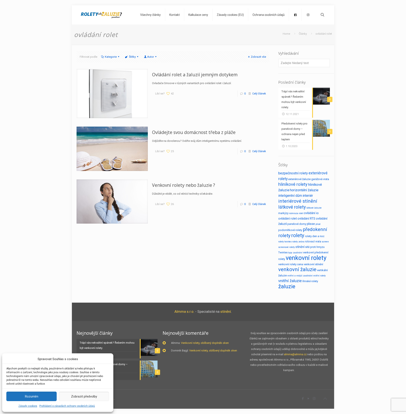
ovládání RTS (306, 218)
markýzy (283, 213)
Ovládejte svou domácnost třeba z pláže (194, 132)
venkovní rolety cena (290, 264)
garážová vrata (320, 179)
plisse (311, 224)
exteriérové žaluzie (299, 179)
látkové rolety (292, 207)
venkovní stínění (313, 264)
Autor (150, 56)
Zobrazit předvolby (84, 396)
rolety (297, 235)
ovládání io (311, 213)
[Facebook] (302, 398)
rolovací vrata (313, 241)
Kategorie (111, 56)
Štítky (132, 56)
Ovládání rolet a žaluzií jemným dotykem (194, 75)
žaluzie (286, 286)
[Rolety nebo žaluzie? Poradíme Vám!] (101, 14)
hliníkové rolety (292, 184)
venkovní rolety (306, 257)
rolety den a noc (314, 236)
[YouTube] (308, 398)
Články (303, 33)
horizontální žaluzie (304, 190)
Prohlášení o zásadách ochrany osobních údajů (67, 405)
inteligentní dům (290, 196)
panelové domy (296, 223)
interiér (308, 196)
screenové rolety (286, 247)
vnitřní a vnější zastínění (300, 275)
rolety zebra (298, 241)
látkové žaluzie (314, 207)
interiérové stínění (297, 201)
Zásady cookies (27, 405)
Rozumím (31, 396)
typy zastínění (295, 252)
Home (286, 33)
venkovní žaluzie (297, 269)
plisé (318, 224)
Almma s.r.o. (184, 311)
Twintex (283, 252)
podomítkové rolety (290, 230)
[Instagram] (314, 398)
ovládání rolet (287, 218)
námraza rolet (296, 213)
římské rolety (310, 281)
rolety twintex (285, 241)
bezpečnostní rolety (293, 173)
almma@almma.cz (295, 354)
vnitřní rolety (319, 275)
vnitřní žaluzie (290, 281)
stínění (299, 247)
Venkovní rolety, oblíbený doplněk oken (205, 342)
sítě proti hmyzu (315, 247)
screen (325, 241)
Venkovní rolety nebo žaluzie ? (183, 185)
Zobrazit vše (258, 56)
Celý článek (259, 93)
